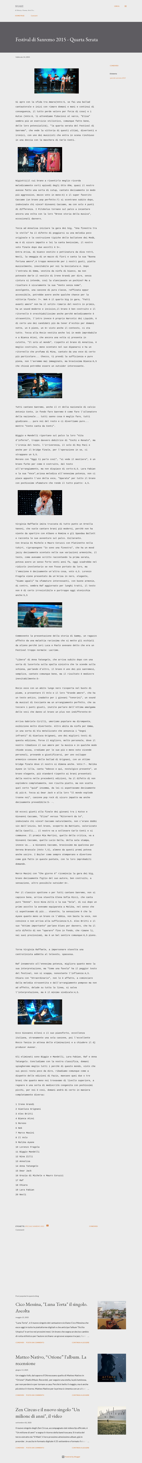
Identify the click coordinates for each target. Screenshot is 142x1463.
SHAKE (19, 6)
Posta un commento (35, 1342)
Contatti (34, 16)
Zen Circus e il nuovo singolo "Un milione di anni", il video (48, 1412)
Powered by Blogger (72, 1457)
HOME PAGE (19, 16)
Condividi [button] (114, 66)
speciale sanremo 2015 (117, 78)
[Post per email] (47, 1226)
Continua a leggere (80, 1342)
